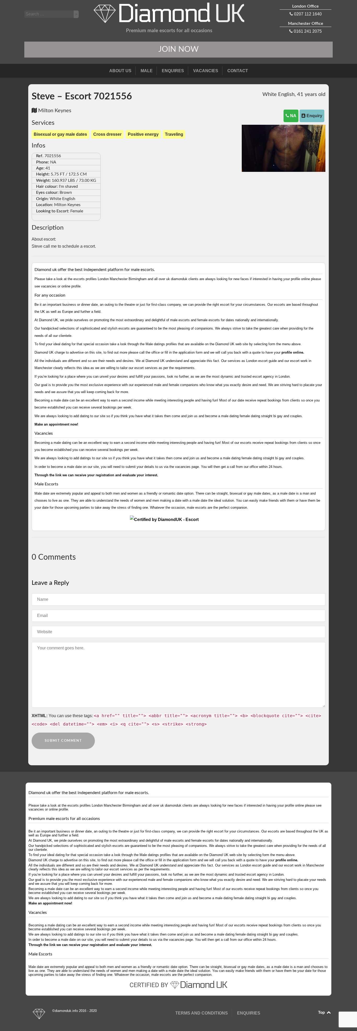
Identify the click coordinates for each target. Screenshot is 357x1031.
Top (322, 1012)
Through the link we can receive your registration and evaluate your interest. (96, 475)
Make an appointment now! (56, 424)
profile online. (292, 352)
